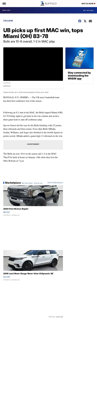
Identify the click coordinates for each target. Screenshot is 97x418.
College (8, 20)
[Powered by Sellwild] (59, 317)
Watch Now (88, 3)
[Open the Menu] (4, 3)
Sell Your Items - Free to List (32, 183)
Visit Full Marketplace (55, 183)
